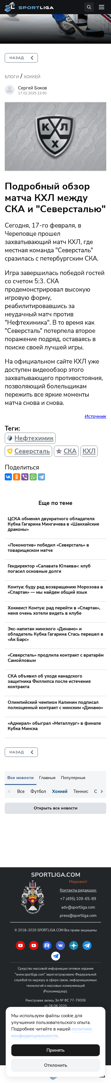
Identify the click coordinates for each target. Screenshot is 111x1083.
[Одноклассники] (16, 476)
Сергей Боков (32, 88)
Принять (55, 1050)
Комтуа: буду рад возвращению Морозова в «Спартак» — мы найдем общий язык (55, 589)
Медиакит (78, 881)
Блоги (12, 77)
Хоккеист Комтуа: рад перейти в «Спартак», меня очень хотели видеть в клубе (54, 610)
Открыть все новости (55, 808)
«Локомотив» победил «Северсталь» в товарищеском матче (48, 547)
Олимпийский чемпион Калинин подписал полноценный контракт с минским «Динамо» (55, 705)
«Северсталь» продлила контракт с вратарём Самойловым (56, 657)
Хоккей (32, 77)
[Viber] (24, 476)
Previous (9, 791)
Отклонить (55, 1065)
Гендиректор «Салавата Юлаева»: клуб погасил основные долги (49, 568)
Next (101, 791)
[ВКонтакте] (8, 476)
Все (21, 791)
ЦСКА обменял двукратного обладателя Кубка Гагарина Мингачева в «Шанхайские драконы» (53, 524)
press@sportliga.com (78, 915)
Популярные (73, 777)
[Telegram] (41, 476)
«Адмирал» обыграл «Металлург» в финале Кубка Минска (54, 726)
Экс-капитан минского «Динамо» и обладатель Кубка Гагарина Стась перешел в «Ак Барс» (55, 634)
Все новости (20, 777)
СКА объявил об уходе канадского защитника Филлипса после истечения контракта (49, 681)
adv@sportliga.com (78, 907)
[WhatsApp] (33, 476)
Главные (47, 777)
